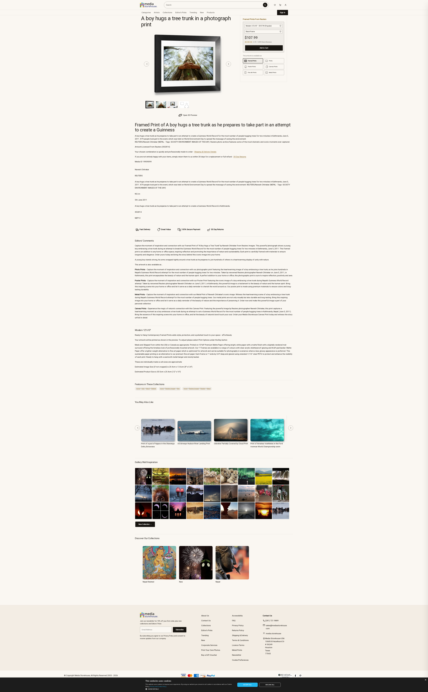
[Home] (150, 4)
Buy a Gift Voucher (209, 655)
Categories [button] (146, 12)
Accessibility (237, 616)
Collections (167, 12)
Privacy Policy (238, 625)
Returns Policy (238, 630)
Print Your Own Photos (210, 650)
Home (138, 388)
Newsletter (236, 655)
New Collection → (145, 524)
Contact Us (206, 620)
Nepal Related (148, 582)
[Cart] (280, 4)
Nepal (148, 388)
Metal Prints (237, 650)
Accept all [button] (247, 685)
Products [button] (211, 12)
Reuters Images (170, 388)
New (202, 12)
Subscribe (180, 630)
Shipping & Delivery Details (205, 152)
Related (153, 388)
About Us (205, 616)
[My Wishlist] (274, 4)
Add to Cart (264, 48)
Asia (143, 388)
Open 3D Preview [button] (190, 115)
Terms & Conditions (240, 640)
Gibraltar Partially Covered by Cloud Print (231, 443)
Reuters (202, 388)
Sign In (282, 12)
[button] (189, 689)
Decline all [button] (270, 685)
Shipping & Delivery (240, 635)
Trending (193, 12)
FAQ (234, 620)
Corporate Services (209, 645)
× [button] (425, 680)
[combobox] (214, 5)
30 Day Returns (239, 157)
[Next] (228, 64)
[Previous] (146, 64)
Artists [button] (157, 12)
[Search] (265, 5)
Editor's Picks (180, 12)
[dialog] (214, 685)
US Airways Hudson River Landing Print (194, 443)
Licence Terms (238, 645)
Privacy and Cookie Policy (158, 686)
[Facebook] (295, 677)
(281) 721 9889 (272, 620)
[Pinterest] (300, 677)
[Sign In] (285, 4)
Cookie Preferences (240, 660)
